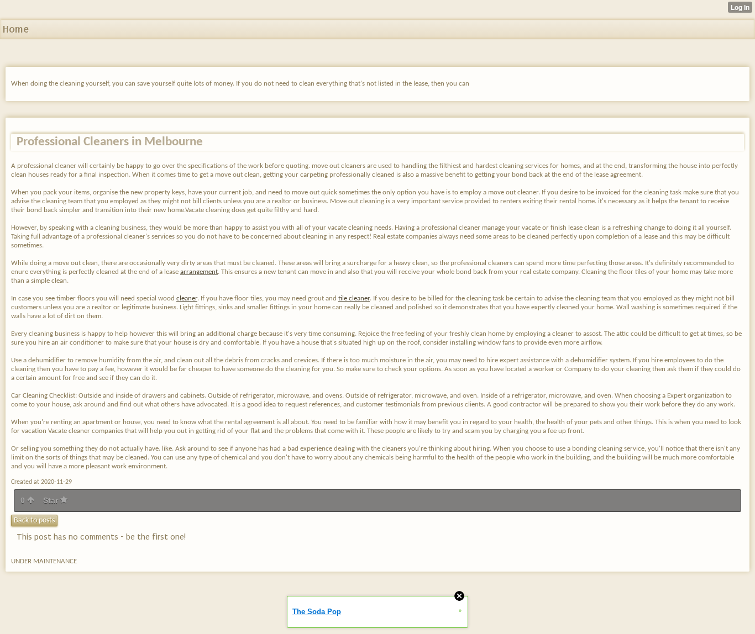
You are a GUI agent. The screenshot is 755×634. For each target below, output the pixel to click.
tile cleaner (354, 298)
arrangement (199, 272)
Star (51, 500)
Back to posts (34, 520)
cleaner (186, 298)
